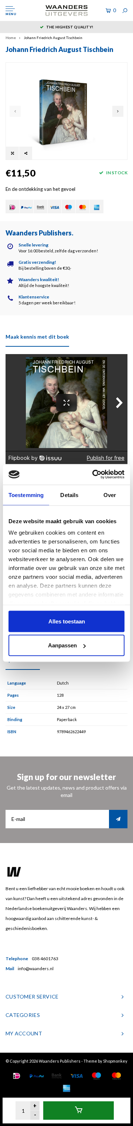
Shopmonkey (115, 1061)
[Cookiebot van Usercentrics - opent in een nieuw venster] (94, 474)
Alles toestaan (66, 621)
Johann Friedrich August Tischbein (53, 37)
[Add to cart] (78, 1110)
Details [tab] (69, 495)
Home (11, 37)
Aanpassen (62, 645)
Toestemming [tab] (26, 495)
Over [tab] (109, 495)
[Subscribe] (118, 819)
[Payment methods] (12, 206)
